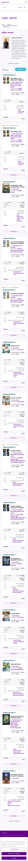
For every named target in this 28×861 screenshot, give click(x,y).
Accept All (14, 858)
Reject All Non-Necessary (14, 853)
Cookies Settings (14, 849)
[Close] (26, 839)
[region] (14, 849)
